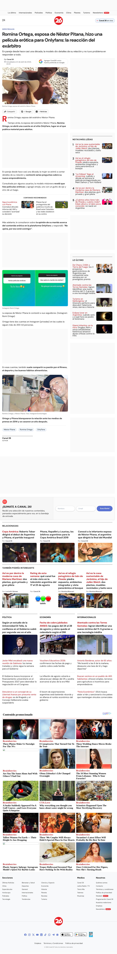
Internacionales (86, 617)
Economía (45, 617)
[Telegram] (53, 935)
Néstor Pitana (9, 429)
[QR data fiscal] (91, 936)
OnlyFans (41, 429)
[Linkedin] (41, 935)
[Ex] (33, 935)
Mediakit (102, 896)
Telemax (80, 893)
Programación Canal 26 (104, 899)
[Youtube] (37, 935)
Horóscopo (6, 893)
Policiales (5, 896)
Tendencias (26, 899)
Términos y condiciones (104, 889)
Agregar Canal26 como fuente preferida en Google (54, 61)
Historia (44, 889)
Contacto (99, 886)
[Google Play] (81, 934)
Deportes (25, 886)
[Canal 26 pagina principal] (58, 24)
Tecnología (6, 899)
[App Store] (67, 934)
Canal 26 (10, 59)
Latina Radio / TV (83, 886)
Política (7, 617)
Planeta (44, 893)
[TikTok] (45, 935)
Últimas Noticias (8, 883)
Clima (4, 886)
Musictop (80, 896)
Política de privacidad (104, 893)
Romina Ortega (26, 429)
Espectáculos (8, 29)
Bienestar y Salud (28, 883)
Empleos (99, 906)
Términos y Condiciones (53, 943)
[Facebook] (25, 935)
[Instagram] (29, 935)
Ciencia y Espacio (47, 883)
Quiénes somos (101, 883)
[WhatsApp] (49, 935)
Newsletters (103, 909)
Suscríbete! (104, 508)
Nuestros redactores (103, 902)
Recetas (44, 896)
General (25, 889)
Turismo (44, 899)
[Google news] (57, 935)
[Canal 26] (59, 921)
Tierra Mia (81, 889)
